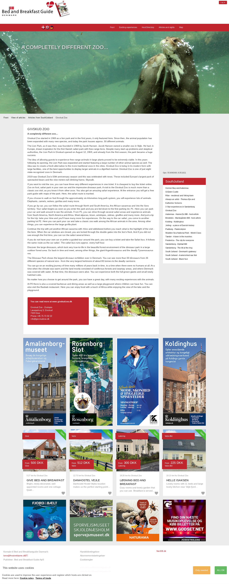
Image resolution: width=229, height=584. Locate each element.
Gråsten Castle (171, 192)
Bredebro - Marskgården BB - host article (183, 218)
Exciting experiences (128, 27)
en (47, 28)
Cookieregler (86, 559)
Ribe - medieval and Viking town (179, 196)
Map (181, 27)
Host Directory (148, 27)
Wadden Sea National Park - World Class (183, 233)
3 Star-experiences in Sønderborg (180, 207)
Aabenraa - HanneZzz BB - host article (182, 214)
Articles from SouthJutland (40, 117)
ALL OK (220, 570)
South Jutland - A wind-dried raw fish (181, 255)
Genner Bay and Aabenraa (176, 188)
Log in (223, 2)
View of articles (18, 117)
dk (43, 28)
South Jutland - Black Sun (176, 259)
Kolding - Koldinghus (174, 222)
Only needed (201, 570)
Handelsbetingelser (89, 551)
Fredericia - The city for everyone (179, 240)
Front (112, 27)
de (52, 28)
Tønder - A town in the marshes (178, 237)
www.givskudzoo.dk (62, 301)
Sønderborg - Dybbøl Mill (176, 244)
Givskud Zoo (170, 210)
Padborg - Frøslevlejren (175, 229)
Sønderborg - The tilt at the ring (178, 248)
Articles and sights (166, 27)
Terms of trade (43, 578)
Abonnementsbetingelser (92, 555)
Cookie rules (27, 578)
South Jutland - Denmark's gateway (180, 251)
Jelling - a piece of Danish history (179, 225)
